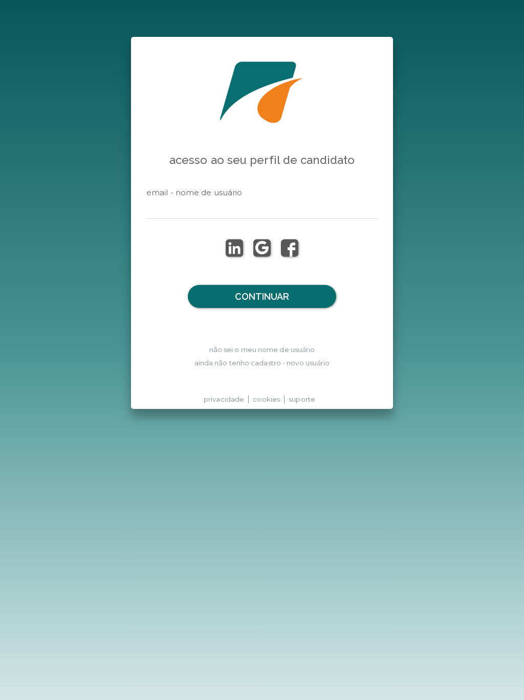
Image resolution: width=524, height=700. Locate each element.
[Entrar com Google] (262, 248)
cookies (266, 399)
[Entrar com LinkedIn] (234, 248)
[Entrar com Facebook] (289, 248)
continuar (262, 296)
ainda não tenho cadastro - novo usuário (262, 363)
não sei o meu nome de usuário (262, 349)
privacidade (224, 399)
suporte (302, 399)
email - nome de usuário (194, 192)
